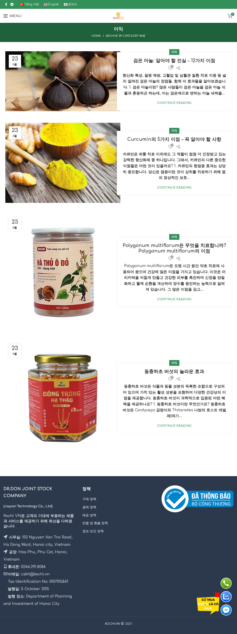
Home (96, 35)
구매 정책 (89, 499)
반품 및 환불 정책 (95, 523)
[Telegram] (12, 4)
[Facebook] (6, 4)
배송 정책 (89, 515)
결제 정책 (89, 507)
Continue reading (174, 103)
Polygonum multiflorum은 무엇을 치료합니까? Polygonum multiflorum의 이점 (174, 248)
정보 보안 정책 (93, 531)
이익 (174, 52)
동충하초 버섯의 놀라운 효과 (174, 371)
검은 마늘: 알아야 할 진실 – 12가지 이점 (174, 60)
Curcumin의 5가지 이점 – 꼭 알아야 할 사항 (174, 139)
